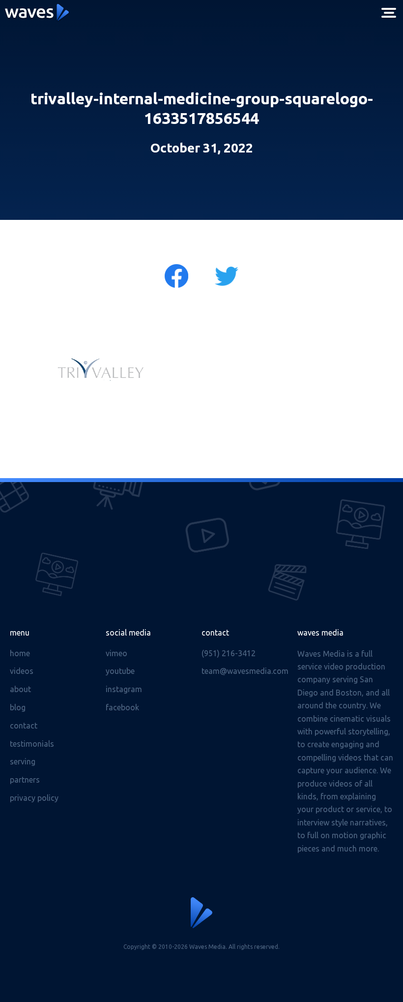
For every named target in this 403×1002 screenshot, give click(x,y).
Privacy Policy (34, 797)
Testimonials (32, 743)
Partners (25, 779)
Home (20, 653)
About (20, 689)
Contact (23, 725)
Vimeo (116, 653)
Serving (22, 761)
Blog (18, 707)
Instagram (124, 689)
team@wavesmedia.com (245, 671)
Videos (21, 671)
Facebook (122, 707)
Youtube (120, 671)
